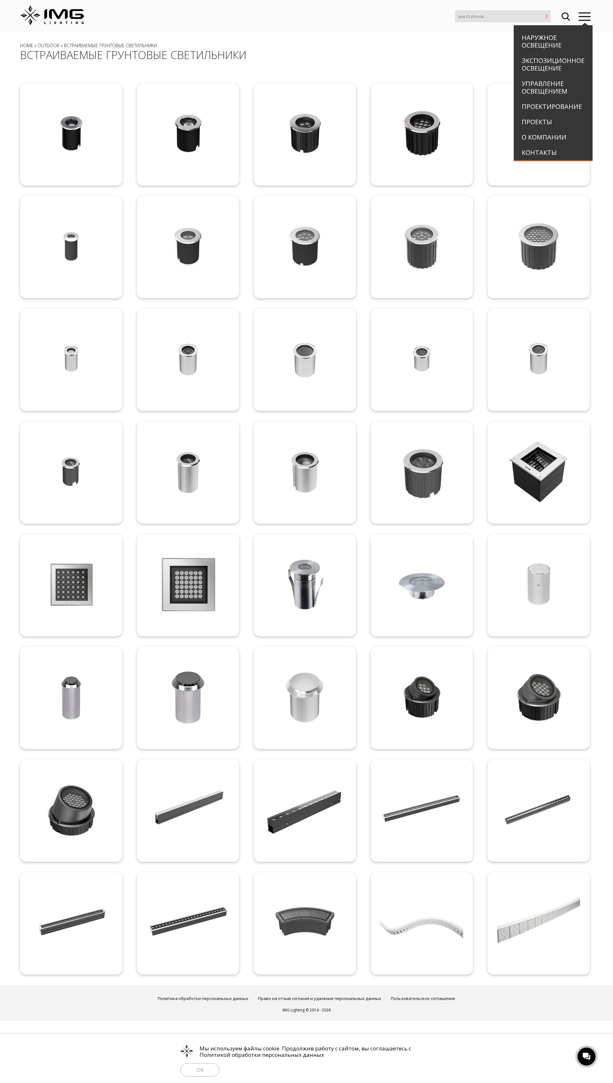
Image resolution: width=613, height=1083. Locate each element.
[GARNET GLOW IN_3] (71, 810)
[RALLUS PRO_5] (422, 247)
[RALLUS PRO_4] (305, 247)
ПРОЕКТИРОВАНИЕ (552, 106)
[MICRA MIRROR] (539, 585)
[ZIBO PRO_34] (71, 698)
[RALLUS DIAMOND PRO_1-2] (71, 360)
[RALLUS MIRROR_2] (539, 360)
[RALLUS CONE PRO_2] (188, 472)
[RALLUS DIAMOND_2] (188, 134)
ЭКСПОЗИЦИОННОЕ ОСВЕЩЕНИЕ (553, 64)
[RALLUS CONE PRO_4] (422, 472)
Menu (585, 16)
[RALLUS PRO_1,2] (71, 247)
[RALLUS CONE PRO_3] (305, 472)
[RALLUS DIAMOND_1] (71, 134)
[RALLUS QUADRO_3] (188, 585)
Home (26, 45)
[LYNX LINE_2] (539, 923)
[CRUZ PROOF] (422, 585)
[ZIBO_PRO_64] (188, 698)
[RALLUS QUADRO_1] (539, 472)
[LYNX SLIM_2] (305, 811)
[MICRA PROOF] (305, 585)
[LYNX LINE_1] (422, 923)
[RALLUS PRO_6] (539, 247)
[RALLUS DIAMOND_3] (305, 134)
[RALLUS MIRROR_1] (422, 360)
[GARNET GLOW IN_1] (422, 698)
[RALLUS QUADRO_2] (71, 585)
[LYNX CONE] (422, 811)
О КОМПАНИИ (544, 137)
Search (566, 16)
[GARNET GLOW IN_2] (539, 698)
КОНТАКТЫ (539, 152)
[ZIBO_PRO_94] (305, 698)
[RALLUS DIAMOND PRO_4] (305, 360)
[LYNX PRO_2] (71, 923)
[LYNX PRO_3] (188, 923)
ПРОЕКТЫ (537, 121)
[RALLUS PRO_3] (188, 247)
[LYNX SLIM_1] (188, 811)
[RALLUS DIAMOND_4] (422, 134)
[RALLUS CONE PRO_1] (71, 472)
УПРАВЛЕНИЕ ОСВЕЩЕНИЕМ (544, 87)
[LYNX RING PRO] (305, 923)
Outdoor (48, 45)
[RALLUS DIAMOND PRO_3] (188, 360)
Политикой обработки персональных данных (262, 1054)
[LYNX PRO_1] (539, 811)
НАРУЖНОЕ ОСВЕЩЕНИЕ (542, 41)
